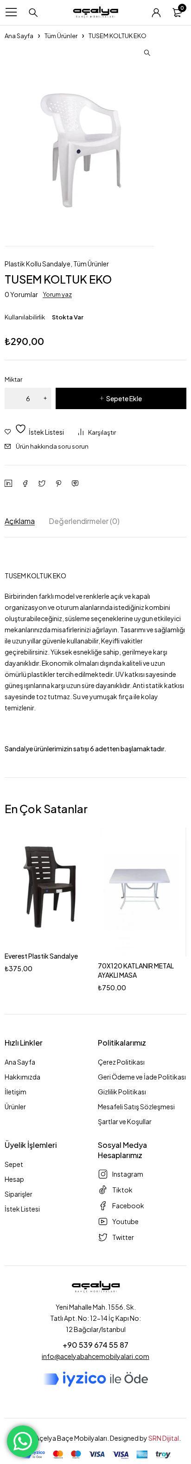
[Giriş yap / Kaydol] (156, 13)
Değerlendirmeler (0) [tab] (84, 521)
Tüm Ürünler (61, 36)
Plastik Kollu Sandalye (37, 263)
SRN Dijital (163, 1438)
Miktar (13, 379)
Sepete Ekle (124, 398)
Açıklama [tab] (20, 521)
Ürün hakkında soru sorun (52, 446)
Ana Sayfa (19, 36)
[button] (147, 53)
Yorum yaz (57, 294)
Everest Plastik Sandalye (41, 956)
